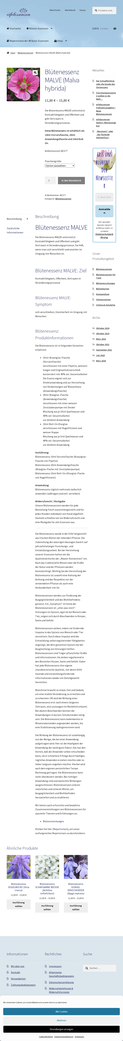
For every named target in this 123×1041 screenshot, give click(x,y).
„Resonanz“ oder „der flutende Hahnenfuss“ (104, 134)
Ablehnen (61, 1020)
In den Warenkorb (71, 180)
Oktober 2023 (102, 333)
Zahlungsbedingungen (23, 984)
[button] (35, 72)
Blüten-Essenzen (38, 28)
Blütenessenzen (25, 52)
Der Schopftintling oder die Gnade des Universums (105, 84)
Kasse (83, 10)
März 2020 (101, 360)
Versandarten (18, 978)
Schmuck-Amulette (105, 305)
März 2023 (101, 339)
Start (12, 52)
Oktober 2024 (102, 328)
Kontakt (15, 972)
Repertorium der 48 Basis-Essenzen (29, 40)
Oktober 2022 (102, 344)
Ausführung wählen (19, 904)
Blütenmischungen (53, 821)
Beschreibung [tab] (14, 218)
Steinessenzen (103, 299)
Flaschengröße (53, 161)
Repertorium (60, 829)
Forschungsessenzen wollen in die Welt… (106, 96)
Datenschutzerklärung (63, 1036)
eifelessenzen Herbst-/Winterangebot (106, 122)
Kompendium (102, 294)
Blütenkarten (102, 288)
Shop (60, 40)
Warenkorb (70, 10)
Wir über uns (17, 966)
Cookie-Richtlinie (46, 1036)
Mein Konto (55, 10)
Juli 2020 (100, 355)
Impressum (79, 1036)
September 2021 (104, 349)
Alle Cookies (62, 1011)
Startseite (15, 28)
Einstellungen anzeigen (61, 1029)
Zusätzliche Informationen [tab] (15, 230)
